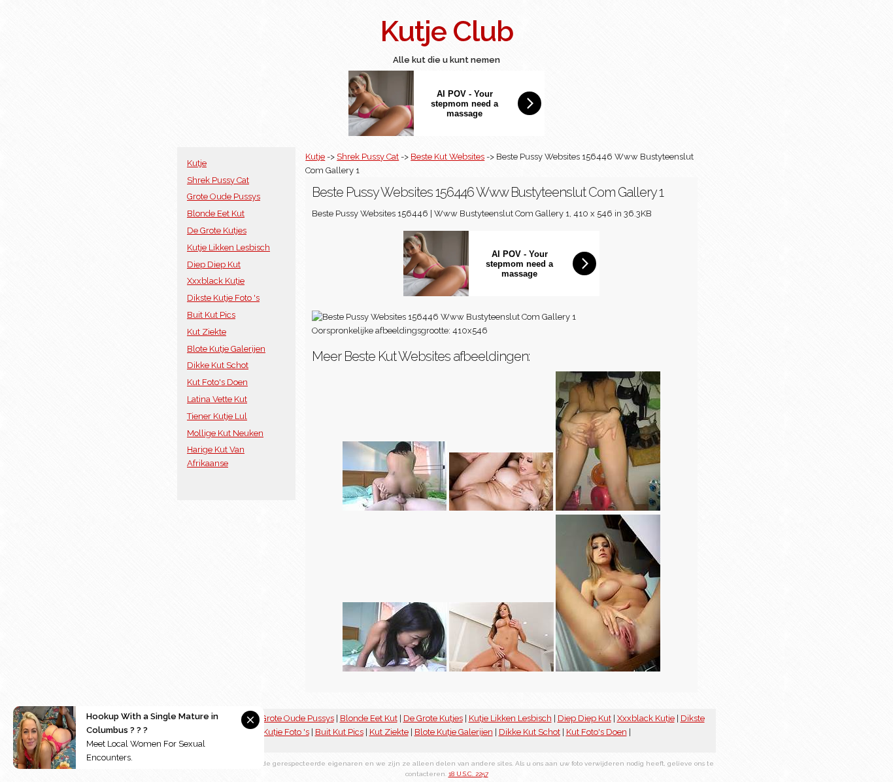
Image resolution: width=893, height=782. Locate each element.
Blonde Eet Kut (215, 213)
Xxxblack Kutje (215, 281)
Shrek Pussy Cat (218, 180)
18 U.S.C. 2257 (468, 773)
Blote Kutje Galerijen (226, 349)
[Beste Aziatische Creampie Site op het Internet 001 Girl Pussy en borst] (395, 508)
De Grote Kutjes (216, 230)
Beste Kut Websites (447, 157)
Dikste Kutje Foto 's (223, 298)
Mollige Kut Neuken (225, 433)
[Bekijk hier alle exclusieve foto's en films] (608, 668)
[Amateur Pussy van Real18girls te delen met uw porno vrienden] (608, 508)
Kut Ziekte (206, 332)
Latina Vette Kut (217, 399)
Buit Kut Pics (211, 315)
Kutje (197, 163)
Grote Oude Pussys (223, 196)
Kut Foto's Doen (217, 382)
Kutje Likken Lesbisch (228, 247)
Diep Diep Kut (214, 264)
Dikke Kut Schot (217, 365)
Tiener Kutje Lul (217, 416)
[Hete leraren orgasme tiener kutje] (501, 668)
